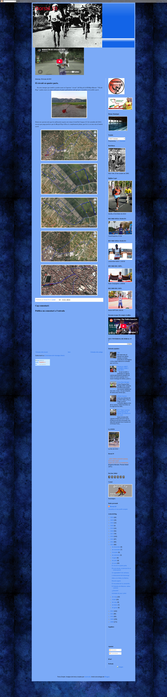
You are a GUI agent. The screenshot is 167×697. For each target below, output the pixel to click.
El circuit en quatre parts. (119, 565)
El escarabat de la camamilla (121, 583)
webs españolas (42, 364)
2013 (112, 544)
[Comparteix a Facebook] (68, 300)
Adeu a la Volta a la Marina (120, 578)
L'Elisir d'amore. (122, 396)
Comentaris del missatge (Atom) (54, 355)
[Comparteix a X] (66, 300)
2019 (112, 528)
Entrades (113, 650)
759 (118, 352)
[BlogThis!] (64, 300)
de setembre (116, 555)
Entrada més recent (42, 352)
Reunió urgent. (116, 581)
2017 (112, 533)
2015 (112, 539)
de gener (115, 607)
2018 (112, 531)
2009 (112, 619)
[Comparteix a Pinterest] (69, 300)
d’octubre (115, 552)
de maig (114, 597)
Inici (69, 352)
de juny (114, 563)
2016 (112, 536)
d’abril (114, 599)
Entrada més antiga (97, 352)
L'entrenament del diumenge (120, 575)
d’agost (114, 558)
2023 (112, 520)
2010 (112, 616)
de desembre (116, 547)
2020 (112, 525)
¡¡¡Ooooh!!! (115, 590)
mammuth (88, 676)
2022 (112, 523)
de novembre (116, 549)
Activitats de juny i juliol (119, 593)
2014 (112, 542)
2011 (112, 614)
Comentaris (114, 653)
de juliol (114, 560)
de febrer (115, 605)
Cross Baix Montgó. (123, 382)
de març (114, 602)
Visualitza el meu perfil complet (118, 509)
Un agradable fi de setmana (120, 572)
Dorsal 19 (46, 8)
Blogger (107, 676)
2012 (112, 611)
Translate (122, 141)
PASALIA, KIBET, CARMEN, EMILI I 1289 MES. (122, 368)
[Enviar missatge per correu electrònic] (59, 299)
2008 (112, 622)
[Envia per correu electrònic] (63, 300)
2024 (112, 517)
